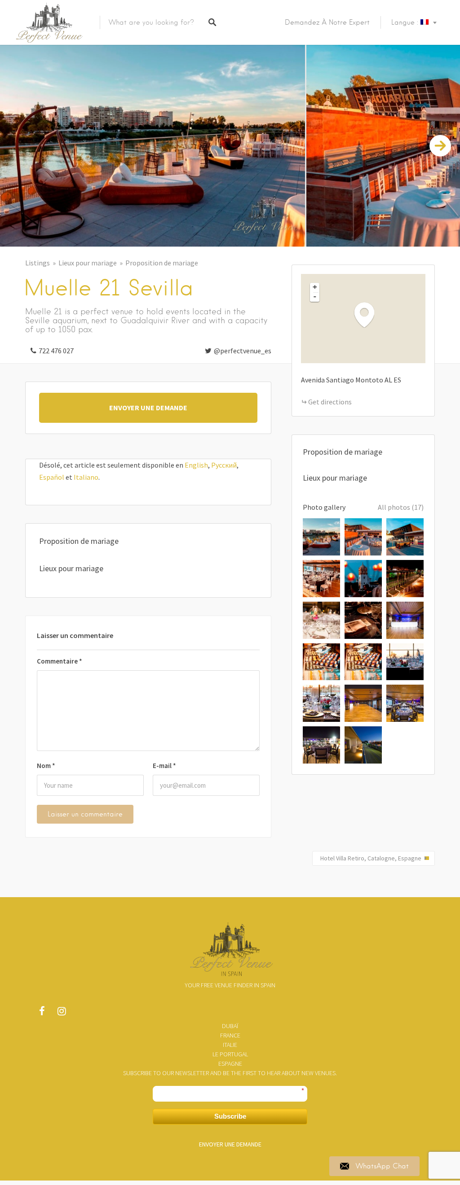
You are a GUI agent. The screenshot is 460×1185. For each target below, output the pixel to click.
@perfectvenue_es (242, 350)
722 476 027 (56, 350)
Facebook (42, 1013)
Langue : (405, 22)
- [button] (315, 296)
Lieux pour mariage (87, 262)
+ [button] (315, 287)
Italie (230, 1045)
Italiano (86, 477)
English (196, 464)
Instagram (62, 1013)
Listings (37, 262)
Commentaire (59, 661)
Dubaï (230, 1026)
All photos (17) (401, 507)
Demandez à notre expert (327, 22)
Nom (46, 765)
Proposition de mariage (161, 262)
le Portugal (230, 1054)
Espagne (230, 1063)
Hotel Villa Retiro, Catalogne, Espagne (370, 858)
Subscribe (230, 1116)
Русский (224, 464)
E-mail (164, 765)
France (230, 1035)
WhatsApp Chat (382, 1166)
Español (51, 477)
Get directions (330, 401)
